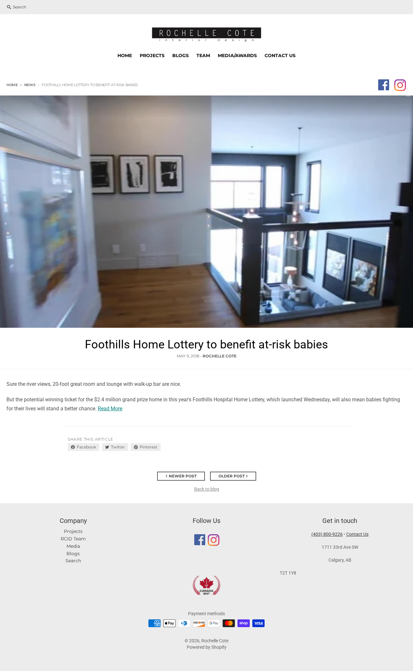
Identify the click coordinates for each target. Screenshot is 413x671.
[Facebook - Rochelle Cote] (383, 85)
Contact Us (357, 534)
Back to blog (206, 489)
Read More (110, 409)
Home (12, 85)
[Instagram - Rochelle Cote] (400, 85)
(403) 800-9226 (327, 534)
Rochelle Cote (214, 640)
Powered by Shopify (207, 647)
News (29, 85)
